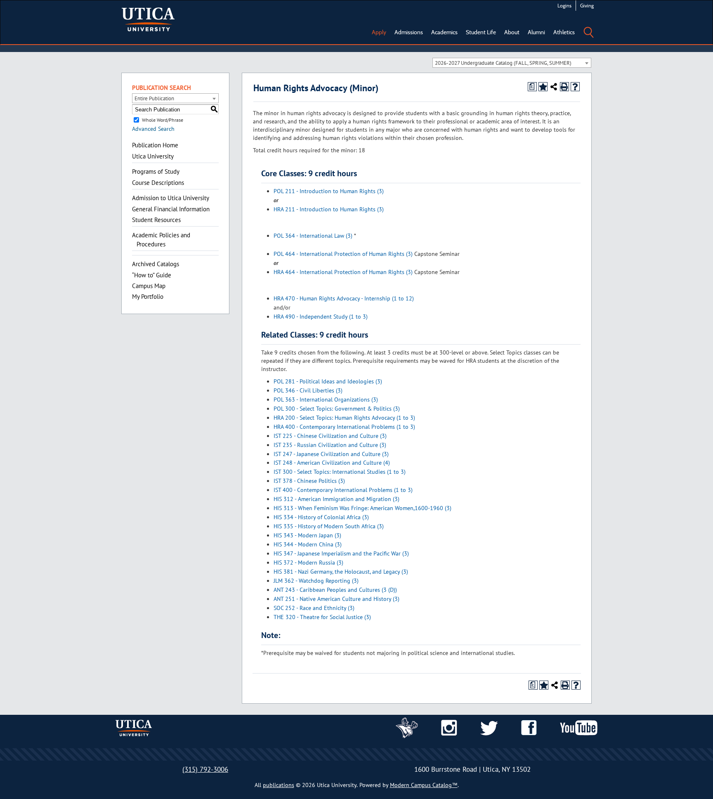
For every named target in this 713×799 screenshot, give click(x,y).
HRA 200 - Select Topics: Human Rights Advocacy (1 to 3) (344, 417)
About (511, 32)
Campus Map (148, 286)
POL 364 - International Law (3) (313, 235)
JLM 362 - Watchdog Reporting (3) (316, 580)
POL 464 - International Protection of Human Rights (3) (343, 254)
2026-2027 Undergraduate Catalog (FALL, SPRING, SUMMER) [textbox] (503, 62)
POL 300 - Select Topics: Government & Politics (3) (337, 408)
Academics (444, 32)
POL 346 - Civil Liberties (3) (308, 390)
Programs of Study (155, 171)
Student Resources (156, 220)
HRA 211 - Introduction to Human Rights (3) (329, 209)
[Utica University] (148, 18)
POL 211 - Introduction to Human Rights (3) (329, 191)
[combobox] (511, 63)
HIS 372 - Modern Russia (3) (308, 562)
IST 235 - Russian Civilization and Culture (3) (330, 445)
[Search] (588, 26)
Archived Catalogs (155, 264)
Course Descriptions (158, 183)
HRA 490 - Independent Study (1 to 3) (321, 316)
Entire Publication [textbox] (154, 98)
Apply (379, 32)
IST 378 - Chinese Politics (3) (309, 481)
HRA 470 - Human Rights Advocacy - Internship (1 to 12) (344, 298)
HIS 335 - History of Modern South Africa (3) (329, 526)
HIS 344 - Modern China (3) (308, 544)
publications (278, 785)
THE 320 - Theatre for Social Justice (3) (322, 617)
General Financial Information (171, 209)
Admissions (408, 32)
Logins (564, 5)
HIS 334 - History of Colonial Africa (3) (321, 517)
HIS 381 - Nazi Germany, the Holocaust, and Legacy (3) (341, 571)
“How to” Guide (151, 275)
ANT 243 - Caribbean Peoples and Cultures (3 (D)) (335, 589)
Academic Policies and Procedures (161, 239)
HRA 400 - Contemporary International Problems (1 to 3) (344, 426)
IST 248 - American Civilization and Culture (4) (332, 462)
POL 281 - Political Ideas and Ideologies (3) (328, 381)
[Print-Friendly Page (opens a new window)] (564, 86)
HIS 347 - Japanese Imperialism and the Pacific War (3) (341, 553)
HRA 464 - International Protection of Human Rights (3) (343, 272)
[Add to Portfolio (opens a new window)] (543, 86)
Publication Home (155, 145)
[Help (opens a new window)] (575, 86)
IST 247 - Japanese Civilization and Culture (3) (331, 454)
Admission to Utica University (170, 198)
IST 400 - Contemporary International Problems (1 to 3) (343, 490)
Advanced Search (153, 128)
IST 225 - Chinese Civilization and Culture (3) (330, 436)
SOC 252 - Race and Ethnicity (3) (314, 608)
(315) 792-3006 (205, 769)
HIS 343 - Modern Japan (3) (307, 535)
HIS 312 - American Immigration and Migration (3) (336, 499)
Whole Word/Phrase (162, 120)
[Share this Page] (553, 86)
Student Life (481, 32)
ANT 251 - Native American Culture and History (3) (336, 599)
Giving (587, 5)
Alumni (536, 32)
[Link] (406, 727)
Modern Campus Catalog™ (424, 785)
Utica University (153, 156)
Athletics (564, 32)
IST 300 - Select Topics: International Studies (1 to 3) (340, 471)
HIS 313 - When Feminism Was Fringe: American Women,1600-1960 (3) (362, 508)
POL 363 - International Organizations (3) (326, 399)
